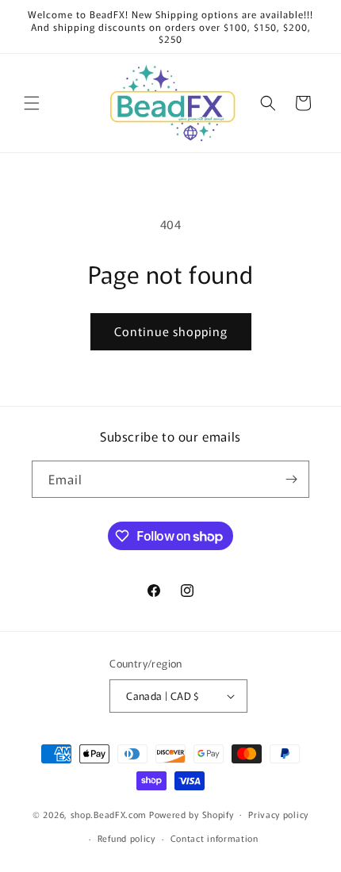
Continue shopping (171, 331)
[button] (31, 103)
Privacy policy (278, 814)
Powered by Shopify (191, 813)
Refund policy (126, 838)
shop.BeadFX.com (109, 813)
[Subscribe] (291, 479)
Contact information (214, 838)
